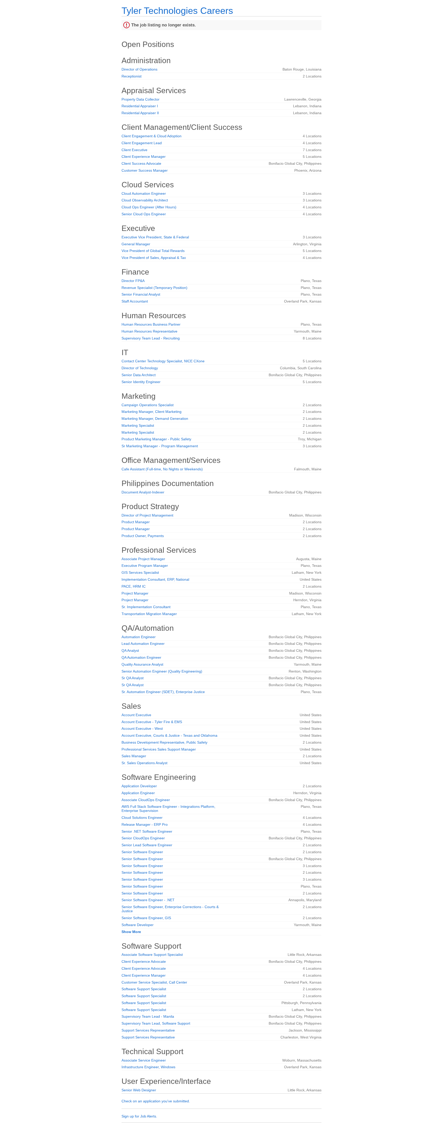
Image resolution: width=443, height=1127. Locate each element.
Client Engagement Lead (142, 143)
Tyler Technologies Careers (177, 10)
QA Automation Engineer (141, 657)
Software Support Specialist (144, 989)
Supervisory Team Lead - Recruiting (151, 338)
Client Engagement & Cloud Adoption (152, 136)
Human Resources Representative (149, 331)
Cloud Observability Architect (145, 200)
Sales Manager (134, 756)
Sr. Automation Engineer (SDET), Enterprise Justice (163, 692)
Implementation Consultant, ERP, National (155, 579)
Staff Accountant (135, 301)
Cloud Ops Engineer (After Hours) (149, 207)
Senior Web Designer (139, 1090)
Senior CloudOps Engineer (143, 838)
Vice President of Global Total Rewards (153, 251)
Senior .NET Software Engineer (147, 831)
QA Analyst (130, 650)
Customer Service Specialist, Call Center (154, 982)
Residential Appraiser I (140, 106)
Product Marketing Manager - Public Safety (156, 439)
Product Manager (136, 522)
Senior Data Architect (139, 375)
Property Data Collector (140, 99)
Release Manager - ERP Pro (145, 824)
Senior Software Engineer (142, 852)
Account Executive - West (142, 728)
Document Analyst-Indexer (143, 492)
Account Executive (136, 715)
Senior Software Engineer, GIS (146, 918)
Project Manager (135, 593)
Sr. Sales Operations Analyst (144, 763)
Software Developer (138, 925)
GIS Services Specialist (140, 572)
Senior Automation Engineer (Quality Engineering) (162, 671)
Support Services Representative (148, 1030)
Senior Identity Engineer (141, 382)
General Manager (136, 244)
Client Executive (134, 150)
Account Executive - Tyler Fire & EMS (152, 722)
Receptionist (132, 76)
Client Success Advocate (141, 163)
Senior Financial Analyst (141, 294)
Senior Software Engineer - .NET (148, 900)
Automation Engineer (139, 637)
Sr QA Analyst (133, 678)
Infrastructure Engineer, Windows (148, 1067)
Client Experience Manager (144, 156)
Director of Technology (140, 368)
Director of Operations (139, 69)
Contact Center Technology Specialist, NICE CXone (163, 361)
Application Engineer (138, 793)
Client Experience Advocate (144, 961)
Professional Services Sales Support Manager (159, 749)
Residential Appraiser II (140, 113)
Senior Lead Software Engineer (147, 845)
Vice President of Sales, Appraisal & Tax (154, 258)
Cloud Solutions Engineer (142, 817)
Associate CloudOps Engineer (146, 800)
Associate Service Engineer (144, 1060)
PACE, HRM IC (134, 586)
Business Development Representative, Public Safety (164, 742)
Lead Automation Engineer (143, 644)
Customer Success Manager (145, 170)
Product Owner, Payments (143, 536)
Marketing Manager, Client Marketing (152, 412)
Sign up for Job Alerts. (139, 1116)
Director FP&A (133, 281)
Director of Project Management (147, 515)
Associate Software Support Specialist (152, 955)
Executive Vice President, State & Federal (155, 237)
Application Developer (139, 786)
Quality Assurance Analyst (142, 664)
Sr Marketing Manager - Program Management (160, 446)
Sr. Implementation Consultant (146, 607)
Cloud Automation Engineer (144, 193)
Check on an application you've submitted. (156, 1101)
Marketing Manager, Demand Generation (155, 418)
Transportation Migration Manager (149, 614)
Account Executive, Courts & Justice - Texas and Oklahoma (169, 735)
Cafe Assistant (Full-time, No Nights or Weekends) (162, 469)
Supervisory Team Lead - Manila (148, 1016)
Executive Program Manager (145, 566)
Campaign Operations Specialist (148, 405)
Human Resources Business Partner (151, 324)
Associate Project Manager (143, 559)
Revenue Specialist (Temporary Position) (154, 288)
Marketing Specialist (138, 425)
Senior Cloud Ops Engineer (144, 214)
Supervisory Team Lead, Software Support (156, 1023)
